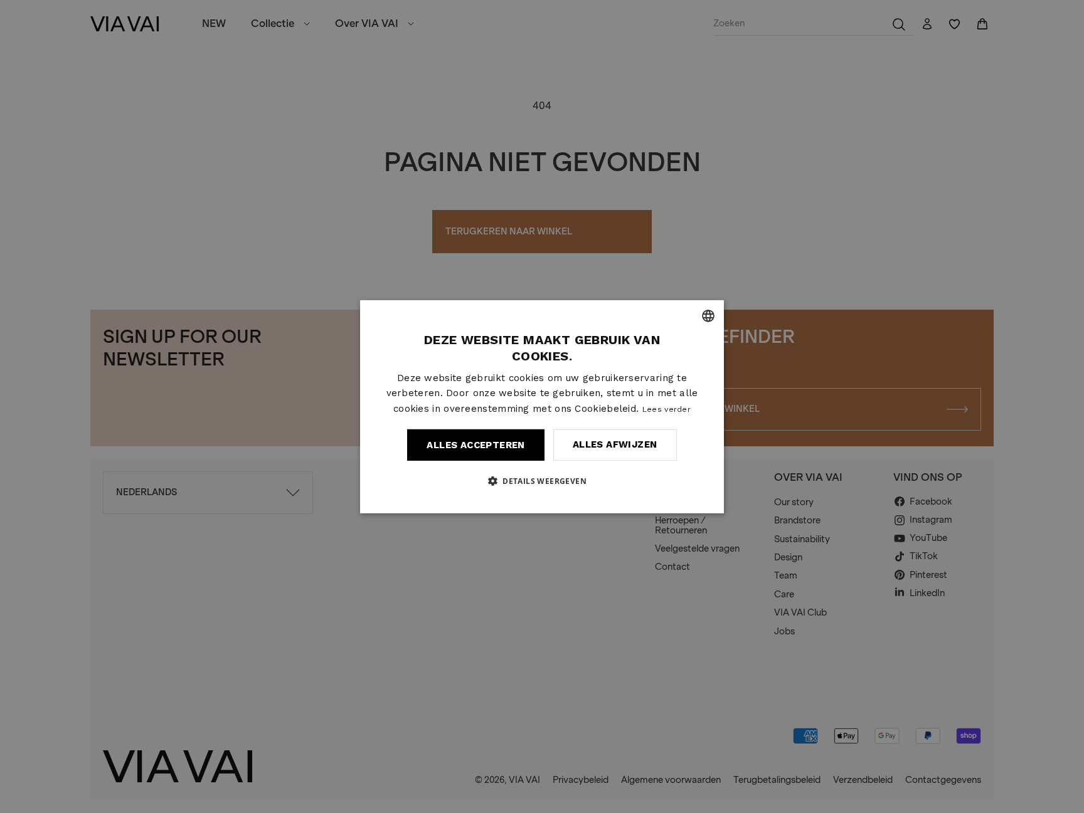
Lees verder (666, 409)
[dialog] (542, 406)
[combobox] (708, 315)
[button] (542, 480)
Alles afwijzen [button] (615, 444)
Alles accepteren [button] (475, 445)
